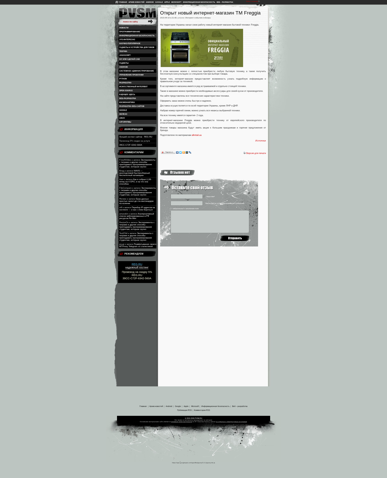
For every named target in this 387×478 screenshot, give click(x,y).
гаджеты (124, 63)
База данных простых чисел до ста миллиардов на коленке (136, 201)
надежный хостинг (137, 266)
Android (150, 2)
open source (126, 91)
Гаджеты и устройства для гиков (136, 47)
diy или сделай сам (129, 59)
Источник (260, 140)
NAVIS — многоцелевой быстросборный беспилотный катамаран (134, 173)
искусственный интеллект (133, 87)
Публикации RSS (184, 410)
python (123, 79)
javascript (125, 55)
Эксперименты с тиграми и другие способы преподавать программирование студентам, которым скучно (137, 163)
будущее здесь (127, 94)
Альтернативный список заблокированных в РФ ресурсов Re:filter (136, 216)
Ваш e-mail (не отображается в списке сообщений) (224, 203)
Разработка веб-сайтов (131, 106)
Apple (167, 2)
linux (122, 118)
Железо (123, 114)
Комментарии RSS (202, 410)
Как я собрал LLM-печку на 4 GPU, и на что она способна (135, 181)
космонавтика (127, 102)
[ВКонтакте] (177, 152)
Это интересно (127, 39)
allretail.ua (197, 135)
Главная (123, 2)
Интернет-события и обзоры (198, 18)
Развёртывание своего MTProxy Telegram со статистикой (137, 245)
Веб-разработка (127, 98)
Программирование (129, 32)
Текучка (123, 51)
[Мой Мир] (187, 152)
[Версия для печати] (244, 153)
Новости (123, 28)
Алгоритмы (125, 122)
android (123, 67)
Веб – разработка (225, 2)
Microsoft (176, 2)
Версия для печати (256, 153)
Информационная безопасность (199, 2)
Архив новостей (136, 2)
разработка (125, 83)
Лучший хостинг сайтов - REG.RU (135, 137)
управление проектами (131, 75)
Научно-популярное (129, 43)
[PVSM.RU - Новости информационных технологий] (137, 14)
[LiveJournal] (190, 152)
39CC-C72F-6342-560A (130, 145)
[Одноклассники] (183, 152)
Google (159, 2)
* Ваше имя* (210, 196)
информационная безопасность (137, 36)
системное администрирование (136, 71)
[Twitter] (180, 152)
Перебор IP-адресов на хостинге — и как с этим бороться (137, 208)
